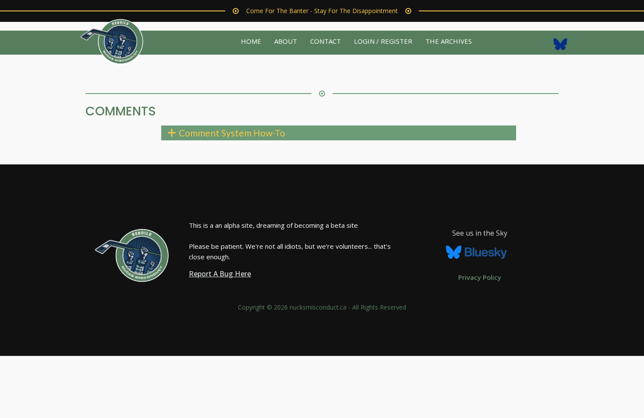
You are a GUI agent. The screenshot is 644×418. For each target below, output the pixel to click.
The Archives (448, 41)
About (285, 41)
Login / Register (383, 41)
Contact (325, 41)
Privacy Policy (479, 277)
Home (251, 41)
